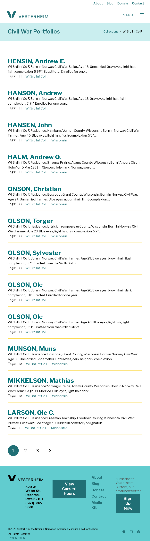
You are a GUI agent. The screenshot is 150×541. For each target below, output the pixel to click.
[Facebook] (124, 532)
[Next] (49, 450)
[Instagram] (131, 532)
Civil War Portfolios (34, 31)
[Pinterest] (138, 532)
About (98, 3)
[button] (141, 15)
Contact (138, 3)
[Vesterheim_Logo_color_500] (27, 15)
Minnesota (59, 428)
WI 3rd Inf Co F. (36, 76)
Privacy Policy (16, 537)
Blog (109, 3)
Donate (122, 3)
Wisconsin (59, 140)
